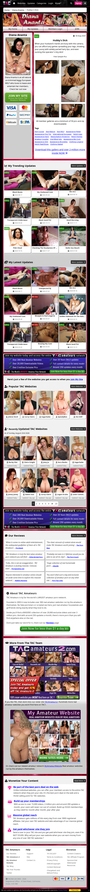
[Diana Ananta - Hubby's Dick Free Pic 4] (73, 110)
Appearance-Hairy (42, 136)
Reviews (50, 622)
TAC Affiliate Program (75, 857)
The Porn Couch (73, 557)
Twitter (9, 873)
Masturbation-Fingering (60, 136)
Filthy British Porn (36, 557)
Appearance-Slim (41, 142)
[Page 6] (52, 503)
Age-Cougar (39, 131)
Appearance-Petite (73, 131)
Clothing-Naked (56, 144)
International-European (62, 134)
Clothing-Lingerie (76, 142)
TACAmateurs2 (51, 702)
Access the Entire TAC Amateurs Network (18, 97)
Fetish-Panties (76, 136)
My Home (13, 29)
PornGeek (19, 548)
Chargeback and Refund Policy (53, 871)
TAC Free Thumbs (13, 869)
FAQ (28, 857)
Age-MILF (60, 131)
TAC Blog (9, 866)
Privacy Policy (62, 890)
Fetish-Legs (77, 134)
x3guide (56, 566)
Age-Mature (50, 131)
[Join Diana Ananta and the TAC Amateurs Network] (11, 107)
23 (56, 503)
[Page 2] (48, 503)
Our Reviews (11, 853)
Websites (21, 3)
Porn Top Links (57, 580)
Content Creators (74, 853)
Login (50, 3)
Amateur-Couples (42, 139)
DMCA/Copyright (53, 864)
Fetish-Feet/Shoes (42, 144)
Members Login (55, 29)
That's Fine (74, 890)
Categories (41, 3)
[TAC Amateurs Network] (7, 3)
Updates (31, 3)
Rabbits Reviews (21, 580)
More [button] (57, 3)
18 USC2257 (51, 853)
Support (30, 853)
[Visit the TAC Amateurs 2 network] (44, 673)
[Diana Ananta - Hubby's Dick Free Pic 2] (73, 81)
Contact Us (31, 860)
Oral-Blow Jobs (56, 139)
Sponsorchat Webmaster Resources (72, 862)
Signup (78, 3)
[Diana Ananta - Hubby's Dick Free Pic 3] (47, 110)
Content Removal (53, 867)
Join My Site (77, 379)
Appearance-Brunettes (59, 142)
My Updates (33, 29)
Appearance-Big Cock (72, 139)
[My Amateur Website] (45, 737)
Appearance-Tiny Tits (43, 134)
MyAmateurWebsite (53, 766)
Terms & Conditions (55, 857)
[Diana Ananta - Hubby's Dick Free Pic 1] (47, 66)
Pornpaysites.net (18, 569)
